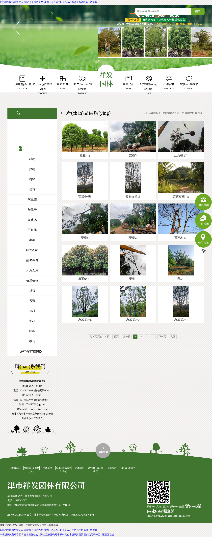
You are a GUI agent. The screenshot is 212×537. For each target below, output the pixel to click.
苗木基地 (47, 468)
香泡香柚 (32, 280)
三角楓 (32, 230)
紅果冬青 (32, 260)
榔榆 (32, 240)
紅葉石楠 (32, 250)
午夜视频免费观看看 (10, 534)
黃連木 (32, 219)
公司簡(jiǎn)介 (15, 468)
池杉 (32, 321)
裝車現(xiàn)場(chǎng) (63, 469)
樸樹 (32, 159)
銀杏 (32, 290)
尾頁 (172, 336)
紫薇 (32, 300)
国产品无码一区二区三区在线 (99, 534)
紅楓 (32, 331)
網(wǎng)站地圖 (182, 516)
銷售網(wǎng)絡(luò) (96, 469)
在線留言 (111, 468)
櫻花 (32, 341)
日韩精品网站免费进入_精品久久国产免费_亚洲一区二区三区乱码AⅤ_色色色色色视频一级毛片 (48, 2)
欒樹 (32, 169)
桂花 (32, 189)
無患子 (32, 209)
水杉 (32, 310)
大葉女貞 (32, 270)
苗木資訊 (79, 468)
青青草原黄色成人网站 (33, 534)
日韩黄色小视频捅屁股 (71, 534)
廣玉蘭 (32, 199)
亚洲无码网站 (52, 534)
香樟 (32, 179)
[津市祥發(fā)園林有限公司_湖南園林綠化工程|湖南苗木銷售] (106, 76)
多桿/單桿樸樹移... (32, 351)
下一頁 (162, 336)
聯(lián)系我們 (128, 468)
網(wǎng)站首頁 (171, 113)
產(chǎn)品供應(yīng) (192, 113)
